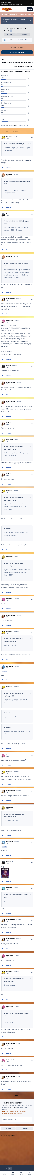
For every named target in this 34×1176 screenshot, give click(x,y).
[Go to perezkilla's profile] (5, 40)
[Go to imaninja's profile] (3, 888)
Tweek (8, 214)
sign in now (13, 1107)
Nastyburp (9, 320)
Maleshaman (10, 299)
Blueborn (9, 137)
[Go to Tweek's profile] (3, 214)
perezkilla (10, 40)
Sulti (7, 1060)
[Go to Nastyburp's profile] (3, 321)
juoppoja (9, 174)
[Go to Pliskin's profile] (3, 366)
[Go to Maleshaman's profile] (3, 299)
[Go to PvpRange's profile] (3, 440)
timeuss (9, 755)
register (14, 125)
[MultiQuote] (2, 167)
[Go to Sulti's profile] (3, 1060)
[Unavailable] (5, 870)
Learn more (3, 3)
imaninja (9, 888)
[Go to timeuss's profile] (3, 755)
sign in (8, 125)
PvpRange (9, 439)
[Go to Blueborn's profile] (3, 137)
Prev (6, 132)
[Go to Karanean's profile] (3, 599)
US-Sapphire (24, 40)
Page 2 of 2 (16, 132)
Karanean (9, 599)
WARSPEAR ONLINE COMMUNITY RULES (14, 20)
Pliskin (8, 365)
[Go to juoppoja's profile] (3, 175)
